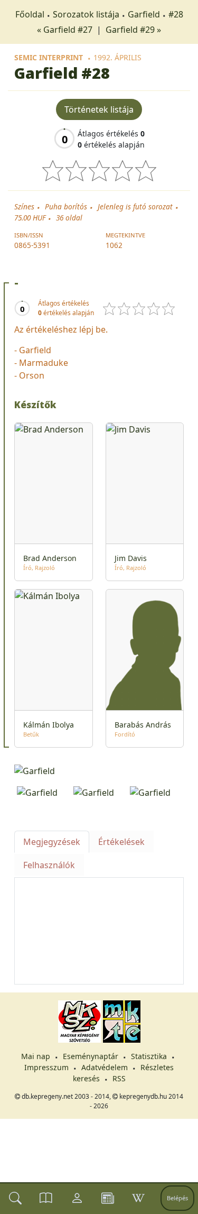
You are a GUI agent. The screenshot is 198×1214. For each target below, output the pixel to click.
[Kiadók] (107, 1198)
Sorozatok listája (86, 14)
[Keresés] (15, 1198)
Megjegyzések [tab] (51, 842)
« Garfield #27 (66, 29)
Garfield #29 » (133, 29)
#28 (175, 14)
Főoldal (29, 14)
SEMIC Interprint (48, 57)
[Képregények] (46, 1198)
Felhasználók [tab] (49, 865)
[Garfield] (99, 770)
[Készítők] (77, 1198)
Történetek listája (99, 109)
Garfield (144, 14)
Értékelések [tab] (121, 842)
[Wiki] (138, 1198)
